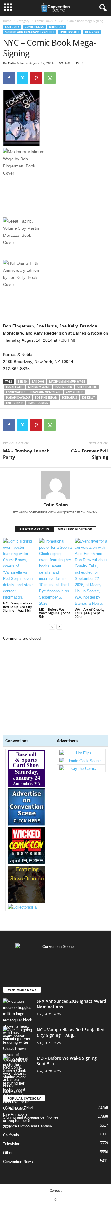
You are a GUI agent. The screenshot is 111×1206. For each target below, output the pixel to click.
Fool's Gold (63, 387)
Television (11, 1144)
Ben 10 (22, 381)
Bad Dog (38, 381)
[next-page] (59, 626)
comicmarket (15, 392)
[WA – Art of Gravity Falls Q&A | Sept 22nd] (91, 572)
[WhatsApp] (50, 78)
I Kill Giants (14, 403)
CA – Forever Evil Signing (89, 454)
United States (69, 32)
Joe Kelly (88, 397)
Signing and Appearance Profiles (29, 32)
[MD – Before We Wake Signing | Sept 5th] (55, 572)
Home (7, 21)
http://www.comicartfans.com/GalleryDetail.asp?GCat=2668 (55, 512)
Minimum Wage (39, 387)
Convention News (18, 1161)
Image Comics (38, 403)
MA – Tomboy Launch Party (26, 454)
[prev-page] (52, 626)
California (11, 1135)
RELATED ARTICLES (34, 529)
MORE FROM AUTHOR (75, 529)
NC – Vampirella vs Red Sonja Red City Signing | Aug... (70, 1032)
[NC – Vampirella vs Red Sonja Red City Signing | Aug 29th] (19, 569)
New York (92, 32)
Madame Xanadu (18, 397)
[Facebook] (9, 78)
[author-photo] (55, 485)
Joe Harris (69, 397)
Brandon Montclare (45, 392)
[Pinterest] (36, 78)
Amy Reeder (74, 392)
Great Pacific (87, 387)
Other (7, 1153)
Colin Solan (16, 63)
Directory (56, 27)
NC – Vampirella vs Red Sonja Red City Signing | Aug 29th (17, 606)
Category (23, 21)
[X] (22, 78)
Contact (56, 1190)
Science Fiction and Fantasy (27, 1126)
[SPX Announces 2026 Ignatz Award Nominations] (18, 1020)
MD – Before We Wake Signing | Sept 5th (54, 613)
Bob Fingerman (46, 397)
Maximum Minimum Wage (67, 381)
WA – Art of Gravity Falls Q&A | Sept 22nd (89, 613)
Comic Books (44, 21)
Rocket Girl (14, 387)
